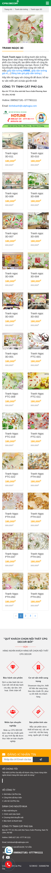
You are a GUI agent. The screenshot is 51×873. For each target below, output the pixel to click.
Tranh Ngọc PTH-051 (37, 595)
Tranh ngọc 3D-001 (11, 355)
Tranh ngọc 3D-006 (11, 275)
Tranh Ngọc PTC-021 (37, 435)
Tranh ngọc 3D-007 (11, 235)
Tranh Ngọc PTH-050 (11, 595)
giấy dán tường (15, 70)
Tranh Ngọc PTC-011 (37, 395)
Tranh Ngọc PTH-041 (37, 555)
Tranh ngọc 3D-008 (37, 195)
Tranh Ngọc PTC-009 (11, 395)
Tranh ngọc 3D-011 (11, 155)
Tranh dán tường (21, 9)
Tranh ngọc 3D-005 (37, 235)
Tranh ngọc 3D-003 (11, 315)
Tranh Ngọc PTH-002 (37, 475)
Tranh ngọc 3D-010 (37, 155)
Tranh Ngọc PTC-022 (11, 475)
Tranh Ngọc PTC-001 (37, 355)
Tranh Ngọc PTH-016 (11, 515)
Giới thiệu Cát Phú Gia (12, 794)
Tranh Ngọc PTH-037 (11, 555)
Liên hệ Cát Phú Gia (11, 801)
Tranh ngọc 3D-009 (11, 195)
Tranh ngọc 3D (36, 9)
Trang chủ (8, 9)
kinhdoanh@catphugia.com (23, 106)
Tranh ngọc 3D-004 (37, 275)
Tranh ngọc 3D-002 (37, 315)
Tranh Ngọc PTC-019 (11, 435)
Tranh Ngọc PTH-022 (37, 515)
